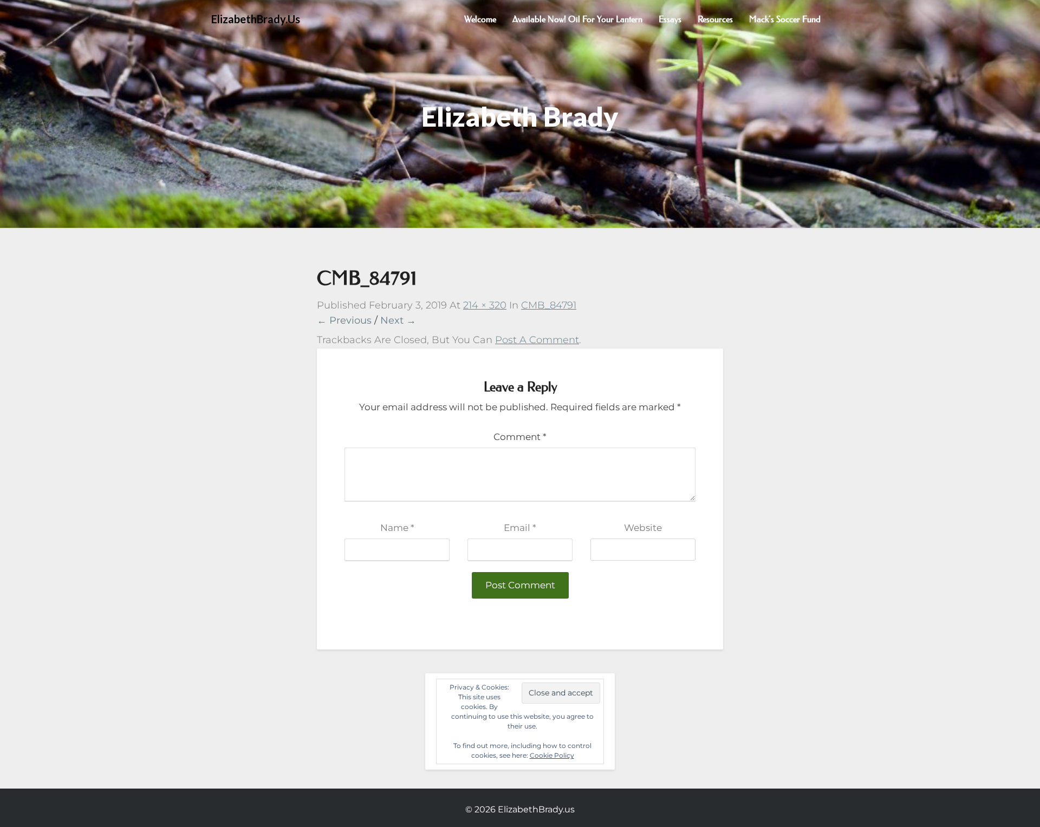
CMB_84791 (548, 305)
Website (643, 527)
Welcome (480, 19)
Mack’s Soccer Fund (785, 19)
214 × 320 (484, 305)
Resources (715, 19)
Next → (398, 320)
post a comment (537, 340)
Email (520, 527)
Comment (520, 436)
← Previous (344, 320)
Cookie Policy (552, 755)
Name (397, 527)
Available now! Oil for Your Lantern (577, 19)
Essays (670, 19)
